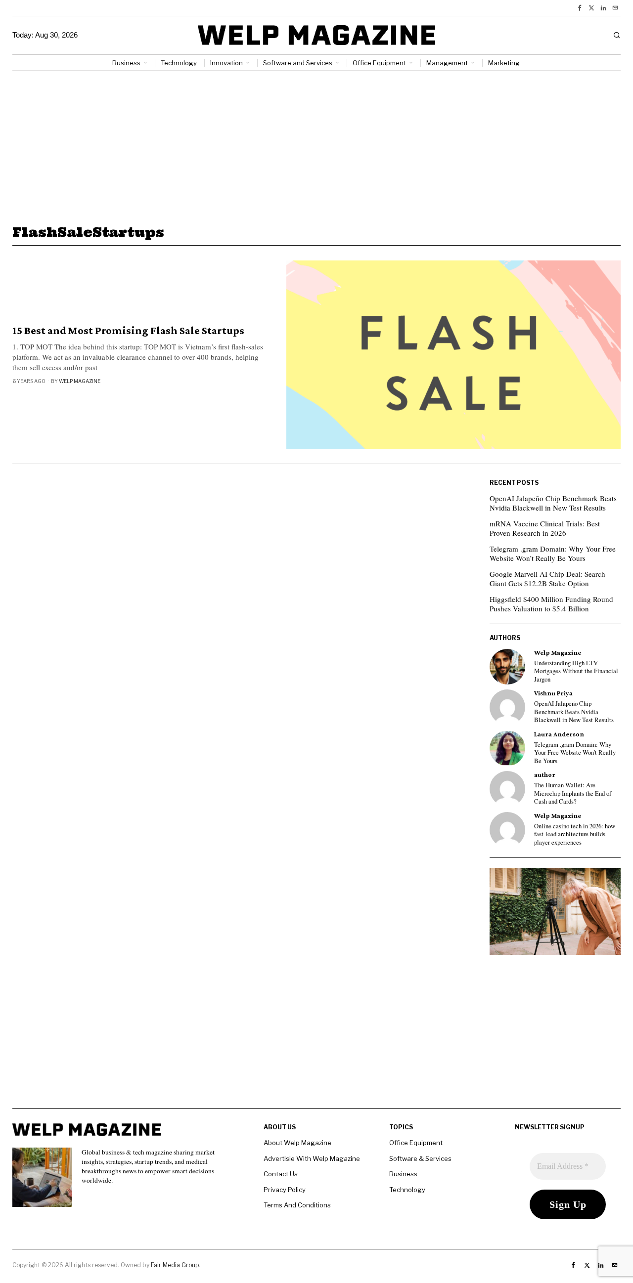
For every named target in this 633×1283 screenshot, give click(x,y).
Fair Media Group (175, 1265)
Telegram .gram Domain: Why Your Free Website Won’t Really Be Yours (553, 553)
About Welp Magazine (297, 1143)
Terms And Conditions (297, 1205)
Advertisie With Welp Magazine (312, 1158)
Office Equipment (416, 1143)
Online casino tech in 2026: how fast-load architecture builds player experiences (574, 834)
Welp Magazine (79, 381)
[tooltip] (579, 7)
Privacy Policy (285, 1190)
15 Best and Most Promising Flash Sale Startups (128, 331)
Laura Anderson (559, 734)
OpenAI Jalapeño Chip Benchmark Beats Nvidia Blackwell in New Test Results (553, 503)
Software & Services (420, 1158)
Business (403, 1174)
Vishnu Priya (553, 693)
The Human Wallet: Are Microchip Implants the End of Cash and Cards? (572, 793)
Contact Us (281, 1174)
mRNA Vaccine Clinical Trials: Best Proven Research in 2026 (545, 528)
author (544, 774)
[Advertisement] (316, 145)
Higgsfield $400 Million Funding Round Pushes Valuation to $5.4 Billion (551, 604)
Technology (407, 1190)
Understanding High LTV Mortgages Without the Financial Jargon (576, 671)
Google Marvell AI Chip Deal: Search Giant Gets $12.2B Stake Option (547, 579)
